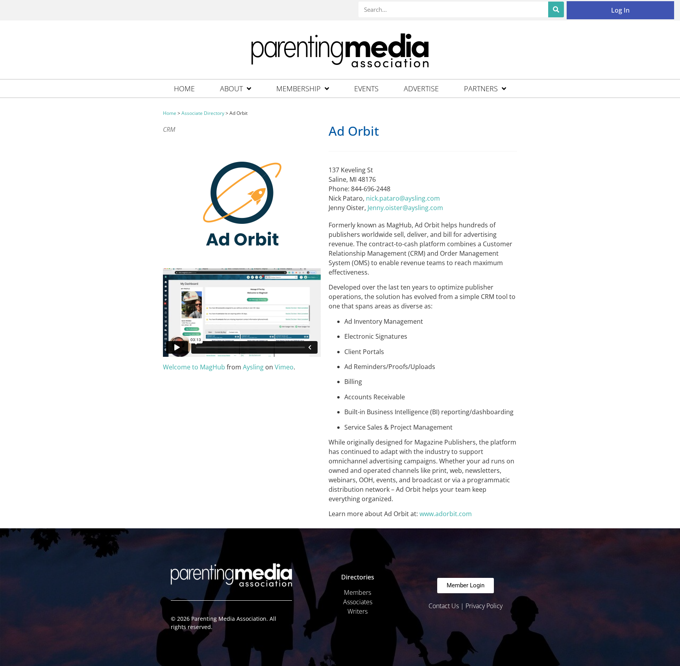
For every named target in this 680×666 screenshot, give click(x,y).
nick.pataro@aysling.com (403, 198)
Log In (620, 10)
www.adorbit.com (445, 513)
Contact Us (444, 605)
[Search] (556, 9)
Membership (298, 88)
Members (357, 592)
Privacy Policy (484, 605)
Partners (481, 88)
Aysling (253, 367)
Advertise (421, 88)
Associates (357, 602)
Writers (357, 611)
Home (184, 88)
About (231, 88)
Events (366, 88)
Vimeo (284, 367)
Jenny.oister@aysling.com (405, 207)
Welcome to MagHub (194, 367)
